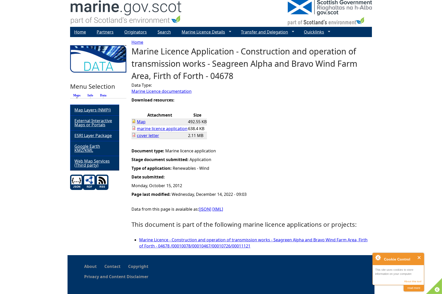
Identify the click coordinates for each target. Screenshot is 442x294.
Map (141, 122)
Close (419, 257)
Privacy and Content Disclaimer (116, 276)
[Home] (126, 13)
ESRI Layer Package (93, 135)
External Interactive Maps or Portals (93, 123)
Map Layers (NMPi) (92, 110)
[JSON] (205, 209)
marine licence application (162, 128)
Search (164, 32)
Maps (78, 95)
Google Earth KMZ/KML (87, 148)
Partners (105, 32)
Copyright (138, 266)
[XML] (217, 209)
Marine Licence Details (201, 32)
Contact (112, 266)
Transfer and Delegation (262, 32)
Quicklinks (312, 32)
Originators (135, 32)
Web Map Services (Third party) (92, 163)
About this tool (412, 281)
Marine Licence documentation (161, 91)
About (90, 266)
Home (137, 42)
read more (413, 287)
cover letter (148, 135)
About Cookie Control (378, 257)
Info (90, 95)
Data (103, 95)
